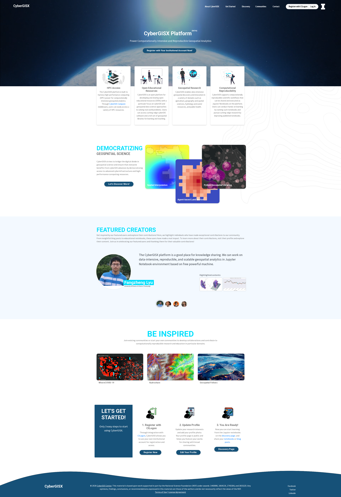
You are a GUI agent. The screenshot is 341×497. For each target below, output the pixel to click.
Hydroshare (154, 382)
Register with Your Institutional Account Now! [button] (169, 50)
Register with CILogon (298, 6)
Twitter (292, 489)
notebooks (229, 439)
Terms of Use (161, 492)
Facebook (292, 486)
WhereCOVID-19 (106, 382)
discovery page (228, 435)
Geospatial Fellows (209, 382)
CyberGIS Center (104, 485)
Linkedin (292, 493)
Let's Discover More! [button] (118, 184)
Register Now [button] (150, 452)
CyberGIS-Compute (117, 104)
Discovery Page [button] (226, 449)
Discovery (246, 6)
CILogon (141, 435)
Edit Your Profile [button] (188, 452)
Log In (313, 6)
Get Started (230, 6)
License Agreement (177, 492)
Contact (276, 6)
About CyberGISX (212, 6)
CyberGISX (54, 486)
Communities (260, 6)
